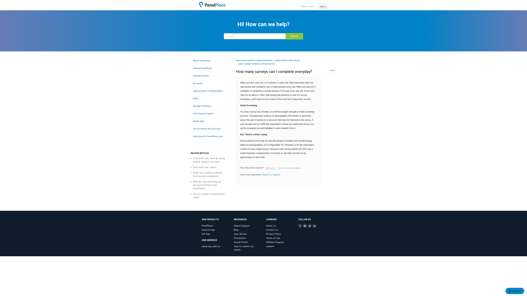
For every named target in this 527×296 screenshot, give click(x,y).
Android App (208, 229)
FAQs (195, 98)
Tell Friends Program (203, 113)
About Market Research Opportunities (257, 64)
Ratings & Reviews (202, 106)
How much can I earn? (204, 167)
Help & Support (242, 225)
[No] (273, 168)
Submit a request (307, 6)
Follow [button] (332, 70)
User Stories (240, 234)
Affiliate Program (275, 242)
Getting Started (200, 75)
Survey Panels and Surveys (207, 128)
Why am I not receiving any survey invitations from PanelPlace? (207, 185)
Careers (270, 246)
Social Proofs (241, 242)
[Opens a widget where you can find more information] (514, 291)
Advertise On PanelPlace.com (208, 136)
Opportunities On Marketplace (208, 91)
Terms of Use (273, 238)
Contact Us (272, 229)
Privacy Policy (273, 234)
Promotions (240, 238)
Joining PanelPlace (202, 68)
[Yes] (268, 168)
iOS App (206, 234)
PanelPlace (207, 225)
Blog (236, 229)
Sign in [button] (323, 6)
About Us (271, 225)
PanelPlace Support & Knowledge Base (254, 61)
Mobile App (198, 121)
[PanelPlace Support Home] (212, 5)
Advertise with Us (211, 246)
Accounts (198, 83)
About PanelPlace (202, 60)
